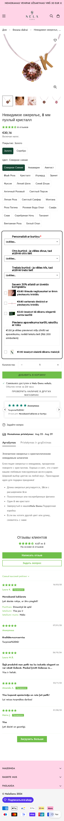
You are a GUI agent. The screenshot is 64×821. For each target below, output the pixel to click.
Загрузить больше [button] (32, 739)
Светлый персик (39, 191)
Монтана (50, 199)
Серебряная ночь (24, 215)
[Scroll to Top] (58, 804)
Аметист (49, 167)
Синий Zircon (43, 183)
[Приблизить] (55, 86)
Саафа (52, 207)
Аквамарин (34, 167)
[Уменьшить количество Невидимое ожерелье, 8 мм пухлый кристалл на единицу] (21, 364)
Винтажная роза (12, 223)
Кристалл (25, 175)
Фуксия (8, 183)
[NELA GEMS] (32, 16)
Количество (8, 365)
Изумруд (40, 175)
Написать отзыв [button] (32, 555)
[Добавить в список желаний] (55, 40)
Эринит (54, 175)
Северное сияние (13, 167)
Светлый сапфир (31, 199)
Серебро (21, 151)
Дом (4, 30)
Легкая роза (10, 199)
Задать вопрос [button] (32, 563)
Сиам (7, 215)
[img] (9, 585)
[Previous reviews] (5, 410)
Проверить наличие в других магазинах (31, 393)
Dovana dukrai (20, 30)
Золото (8, 151)
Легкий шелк (24, 183)
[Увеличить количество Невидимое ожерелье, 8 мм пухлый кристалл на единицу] (58, 364)
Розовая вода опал (33, 207)
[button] (58, 16)
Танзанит (44, 215)
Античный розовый (14, 191)
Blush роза (9, 175)
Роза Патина (11, 207)
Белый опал (33, 223)
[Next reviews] (59, 410)
